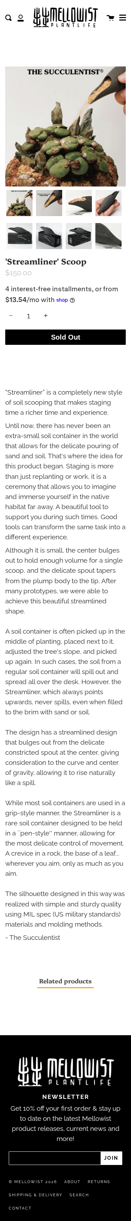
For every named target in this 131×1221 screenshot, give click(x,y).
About (72, 1182)
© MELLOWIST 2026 (33, 1182)
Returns (99, 1182)
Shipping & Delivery (36, 1195)
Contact (20, 1208)
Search (79, 1195)
